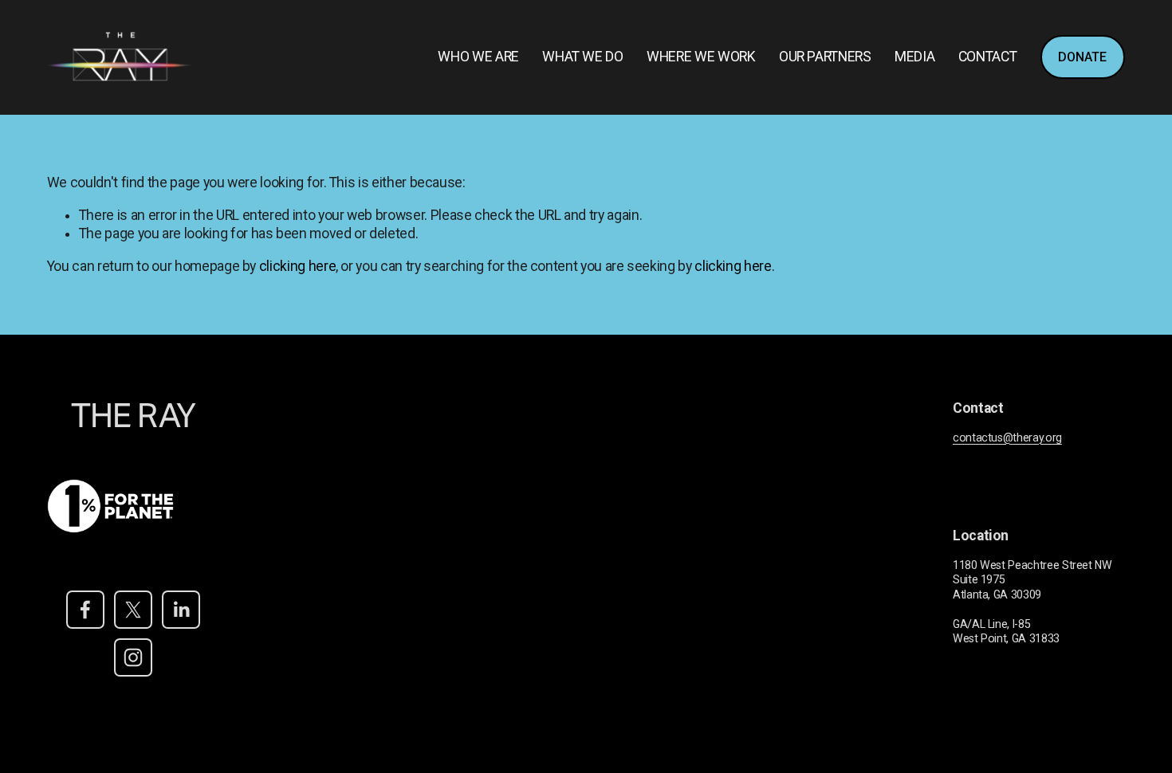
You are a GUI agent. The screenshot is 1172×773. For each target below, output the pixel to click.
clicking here (297, 266)
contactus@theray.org (1007, 437)
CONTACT (987, 57)
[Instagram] (133, 657)
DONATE (1082, 57)
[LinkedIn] (181, 610)
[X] (133, 610)
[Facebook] (85, 610)
